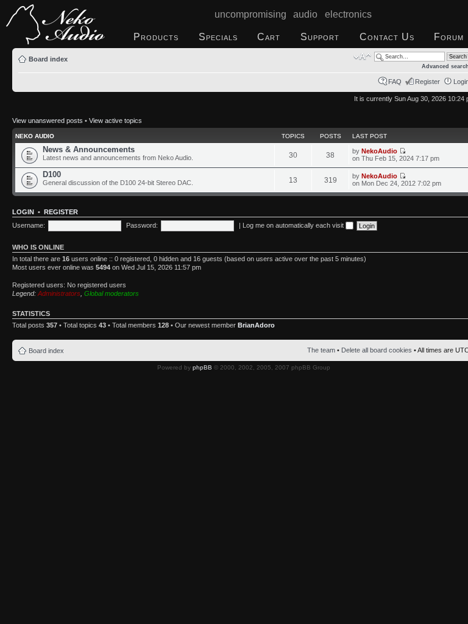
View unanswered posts (47, 120)
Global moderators (111, 293)
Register (427, 81)
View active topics (115, 120)
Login (23, 212)
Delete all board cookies (376, 350)
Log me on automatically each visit (294, 225)
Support (319, 37)
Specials (218, 37)
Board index (48, 59)
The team (321, 350)
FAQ (395, 81)
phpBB (202, 367)
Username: (28, 225)
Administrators (59, 293)
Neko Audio (34, 136)
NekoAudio (379, 151)
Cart (268, 37)
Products (156, 37)
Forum (449, 37)
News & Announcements (89, 149)
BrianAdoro (256, 325)
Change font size (362, 56)
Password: (142, 225)
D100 (52, 174)
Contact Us (387, 37)
